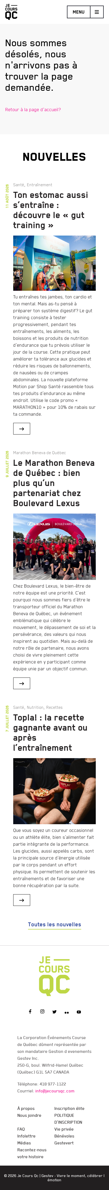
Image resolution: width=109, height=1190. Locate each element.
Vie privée (64, 1129)
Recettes (54, 707)
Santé (18, 184)
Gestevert (64, 1142)
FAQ (21, 1129)
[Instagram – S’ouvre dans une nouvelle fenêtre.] (42, 1012)
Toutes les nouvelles (54, 924)
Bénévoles (64, 1135)
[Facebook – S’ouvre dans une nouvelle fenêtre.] (30, 1012)
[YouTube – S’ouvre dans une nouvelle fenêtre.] (79, 1012)
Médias (24, 1142)
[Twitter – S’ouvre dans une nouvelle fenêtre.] (54, 1012)
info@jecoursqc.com (55, 1090)
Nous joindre (29, 1115)
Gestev (47, 1176)
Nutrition (35, 707)
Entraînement (39, 184)
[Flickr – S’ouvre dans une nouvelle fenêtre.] (67, 1012)
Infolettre (26, 1135)
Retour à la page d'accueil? (33, 109)
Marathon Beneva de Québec (39, 452)
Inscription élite (69, 1108)
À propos (26, 1108)
